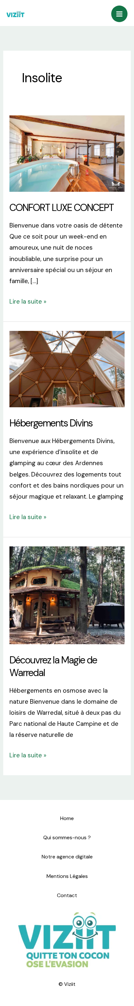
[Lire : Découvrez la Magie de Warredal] (67, 595)
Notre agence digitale (67, 856)
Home (67, 818)
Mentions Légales (67, 876)
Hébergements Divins (50, 423)
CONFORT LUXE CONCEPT (61, 207)
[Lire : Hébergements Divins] (67, 369)
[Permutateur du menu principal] (119, 14)
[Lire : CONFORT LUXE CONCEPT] (67, 153)
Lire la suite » (28, 301)
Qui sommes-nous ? (67, 837)
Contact (67, 895)
